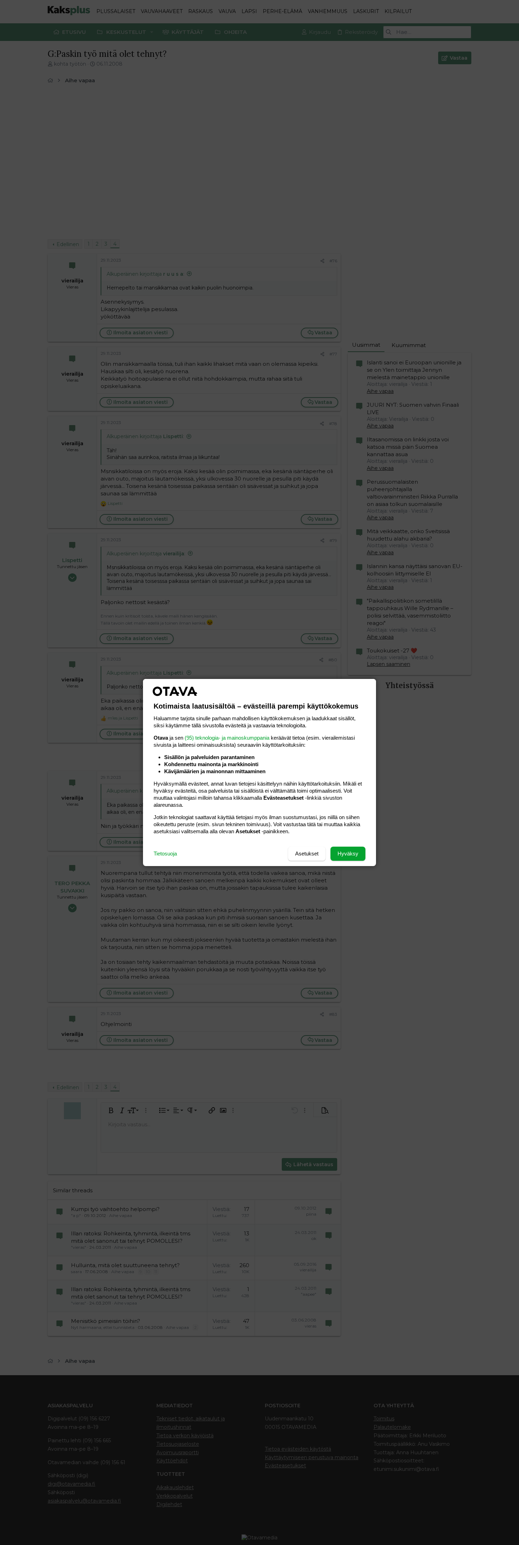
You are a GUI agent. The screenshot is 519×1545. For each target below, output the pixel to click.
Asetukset (306, 854)
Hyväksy (348, 854)
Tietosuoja (165, 854)
